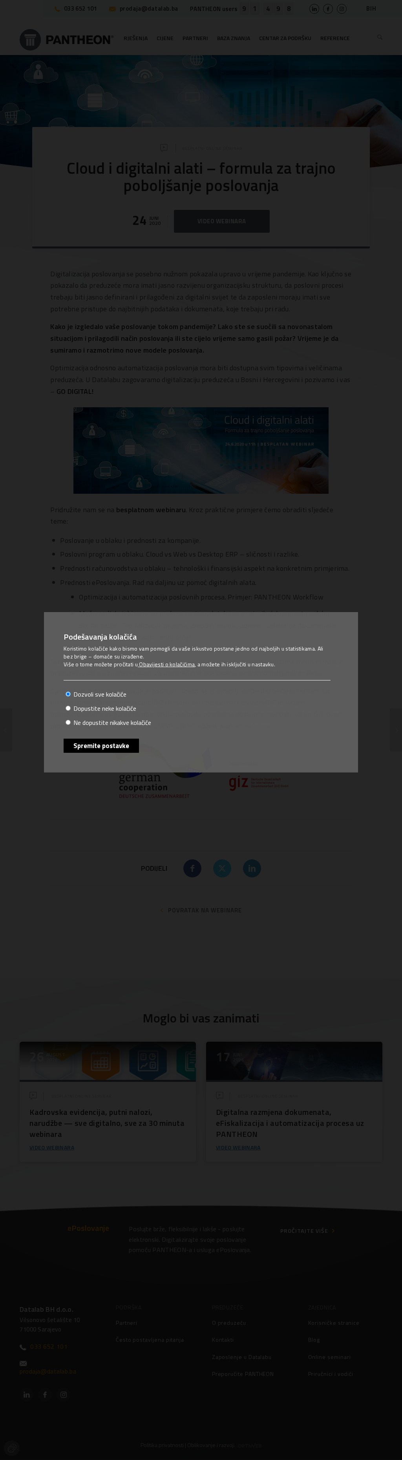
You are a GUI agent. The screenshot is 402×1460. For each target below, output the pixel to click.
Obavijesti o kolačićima (166, 664)
